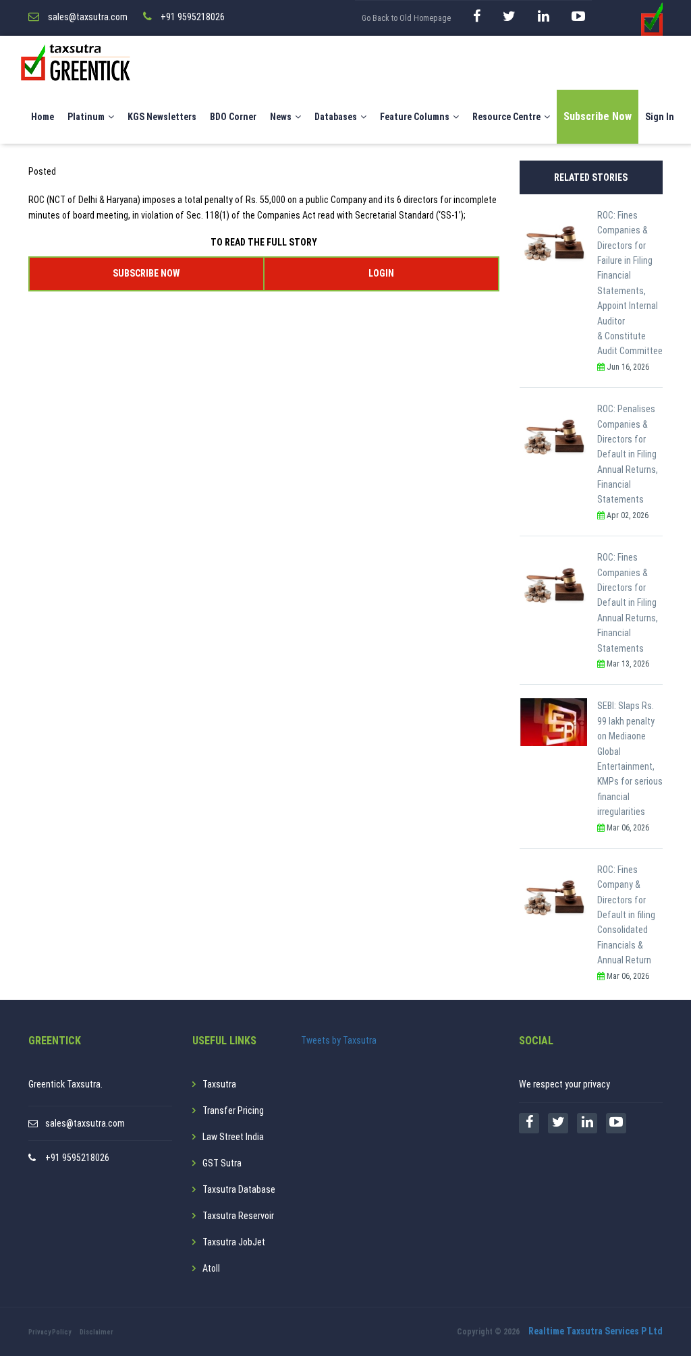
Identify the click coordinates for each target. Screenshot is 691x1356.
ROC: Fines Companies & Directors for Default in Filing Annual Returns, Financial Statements (627, 602)
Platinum (86, 116)
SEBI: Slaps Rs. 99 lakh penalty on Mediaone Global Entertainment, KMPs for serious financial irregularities (630, 758)
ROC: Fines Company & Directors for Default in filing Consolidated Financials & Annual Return (626, 914)
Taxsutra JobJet (233, 1242)
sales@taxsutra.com (85, 1123)
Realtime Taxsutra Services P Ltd (595, 1331)
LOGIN (381, 273)
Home (42, 116)
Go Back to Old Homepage (406, 18)
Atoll (211, 1268)
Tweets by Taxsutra (339, 1040)
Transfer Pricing (233, 1110)
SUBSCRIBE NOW (146, 273)
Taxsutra (219, 1084)
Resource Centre (506, 116)
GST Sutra (222, 1163)
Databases (335, 116)
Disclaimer (96, 1332)
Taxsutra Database (238, 1189)
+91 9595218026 (77, 1157)
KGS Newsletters (162, 116)
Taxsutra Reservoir (238, 1215)
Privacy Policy (49, 1332)
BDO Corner (233, 116)
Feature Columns (414, 116)
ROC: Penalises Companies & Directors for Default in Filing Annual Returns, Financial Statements (627, 454)
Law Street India (233, 1136)
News (281, 116)
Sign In (659, 116)
